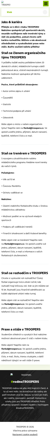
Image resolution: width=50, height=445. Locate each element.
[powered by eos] (25, 440)
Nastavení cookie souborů (25, 434)
